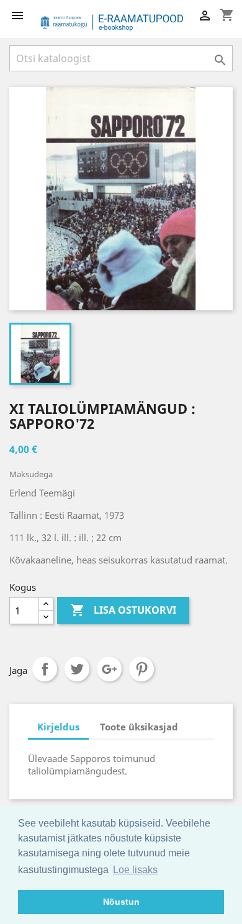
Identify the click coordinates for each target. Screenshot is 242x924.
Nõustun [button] (121, 902)
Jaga (44, 669)
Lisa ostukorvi (123, 610)
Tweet (77, 669)
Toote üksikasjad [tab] (139, 726)
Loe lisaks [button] (135, 869)
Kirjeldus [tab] (58, 726)
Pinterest (141, 669)
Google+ (109, 669)
